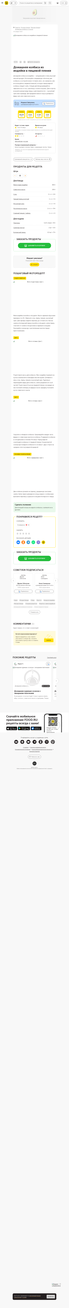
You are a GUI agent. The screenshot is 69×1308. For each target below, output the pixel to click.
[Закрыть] (60, 1284)
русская (25, 141)
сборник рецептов (31, 603)
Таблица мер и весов (41, 159)
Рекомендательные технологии (44, 749)
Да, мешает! (34, 264)
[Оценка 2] (20, 533)
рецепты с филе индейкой (47, 603)
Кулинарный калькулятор (22, 159)
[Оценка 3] (23, 533)
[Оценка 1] (17, 533)
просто (39, 600)
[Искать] (50, 3)
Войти (49, 640)
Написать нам (35, 757)
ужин (15, 600)
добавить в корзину (36, 245)
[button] (13, 580)
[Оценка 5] (29, 533)
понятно (51, 1296)
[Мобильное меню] (2, 3)
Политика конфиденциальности (38, 747)
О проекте (25, 747)
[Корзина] (57, 3)
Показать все (34, 612)
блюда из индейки (49, 600)
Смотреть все (51, 657)
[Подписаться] (48, 664)
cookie (24, 1297)
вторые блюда (24, 600)
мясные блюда (18, 603)
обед (32, 600)
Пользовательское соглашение (22, 749)
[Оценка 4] (26, 533)
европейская (19, 141)
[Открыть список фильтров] (45, 3)
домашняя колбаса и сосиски (23, 607)
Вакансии (34, 749)
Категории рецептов (34, 751)
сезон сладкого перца (41, 607)
